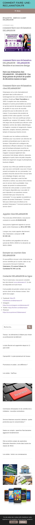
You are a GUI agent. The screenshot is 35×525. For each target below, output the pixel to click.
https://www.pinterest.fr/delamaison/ (14, 312)
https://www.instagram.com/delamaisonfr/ (16, 305)
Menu (18, 11)
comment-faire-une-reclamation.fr (17, 4)
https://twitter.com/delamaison (18, 308)
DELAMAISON (23, 63)
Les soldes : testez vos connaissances (15, 454)
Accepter (14, 522)
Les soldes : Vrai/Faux (10, 373)
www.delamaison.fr (20, 282)
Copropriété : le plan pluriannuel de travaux (16, 356)
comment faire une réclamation (17, 60)
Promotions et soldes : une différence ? (15, 365)
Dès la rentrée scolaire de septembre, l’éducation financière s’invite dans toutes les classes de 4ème (17, 443)
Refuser (22, 522)
